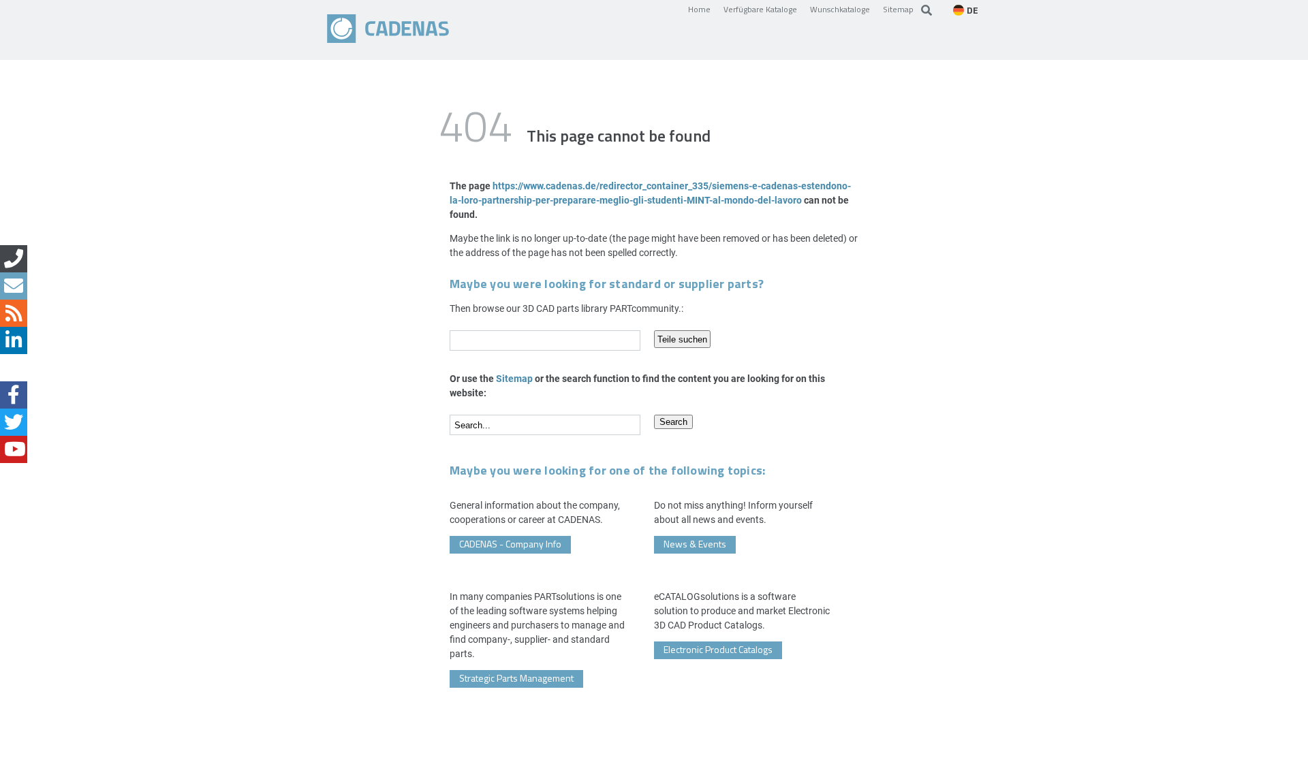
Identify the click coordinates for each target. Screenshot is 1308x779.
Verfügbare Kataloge (760, 8)
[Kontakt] (13, 258)
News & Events (695, 543)
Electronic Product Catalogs (718, 649)
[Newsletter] (13, 286)
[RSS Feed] (13, 313)
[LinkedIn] (13, 340)
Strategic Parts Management (516, 677)
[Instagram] (13, 367)
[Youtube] (13, 449)
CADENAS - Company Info (510, 543)
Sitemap (898, 8)
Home (699, 8)
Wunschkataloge (840, 8)
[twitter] (13, 422)
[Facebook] (13, 395)
